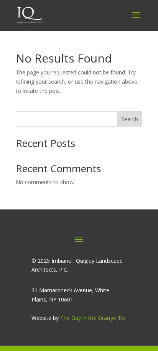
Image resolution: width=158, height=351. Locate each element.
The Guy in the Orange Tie (92, 317)
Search (129, 119)
